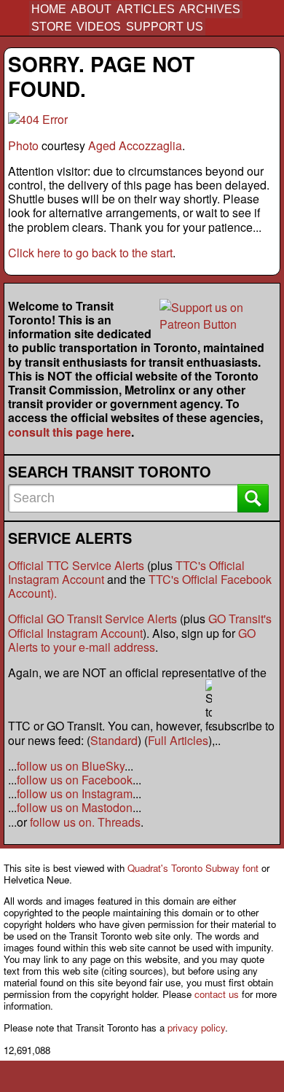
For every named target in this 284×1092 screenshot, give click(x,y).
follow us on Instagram (75, 793)
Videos (98, 26)
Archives (209, 9)
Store (51, 26)
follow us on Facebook (75, 779)
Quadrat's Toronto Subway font (193, 868)
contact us (216, 994)
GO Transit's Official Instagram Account (140, 625)
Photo (23, 145)
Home (48, 9)
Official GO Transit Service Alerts (92, 618)
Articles (146, 9)
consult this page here (69, 432)
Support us (164, 26)
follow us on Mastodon (75, 807)
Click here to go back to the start (90, 252)
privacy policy (196, 1027)
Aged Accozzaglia (135, 145)
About (91, 9)
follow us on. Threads (85, 822)
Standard (114, 740)
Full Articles (178, 740)
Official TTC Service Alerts (76, 565)
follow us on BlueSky (71, 765)
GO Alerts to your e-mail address (132, 640)
